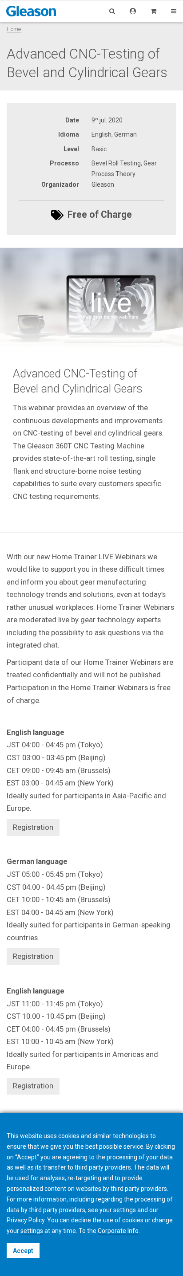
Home (14, 29)
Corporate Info (118, 1230)
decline (81, 1220)
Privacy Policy (25, 1220)
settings (31, 1230)
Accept (23, 1250)
